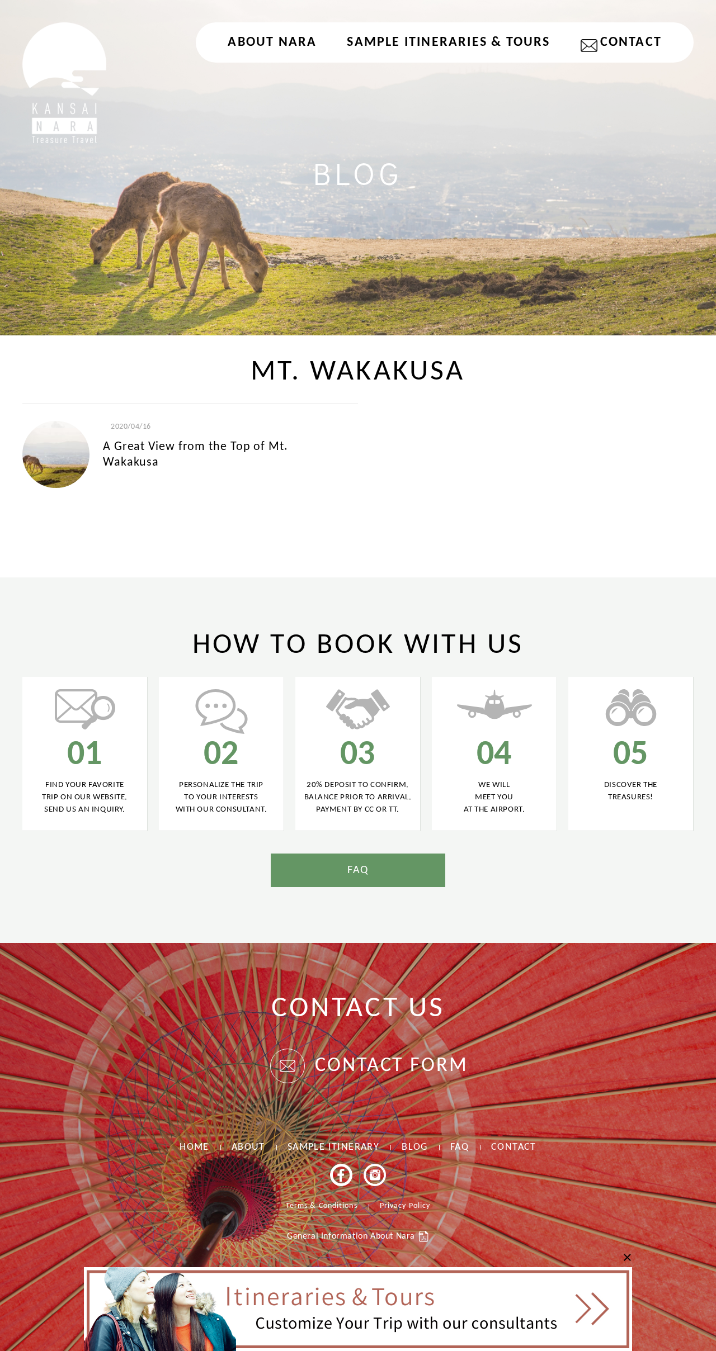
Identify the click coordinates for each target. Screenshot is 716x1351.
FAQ (358, 870)
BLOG (415, 1147)
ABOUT (248, 1147)
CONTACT (631, 42)
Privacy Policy (405, 1206)
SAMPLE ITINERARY (333, 1147)
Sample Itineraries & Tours (448, 42)
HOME (194, 1147)
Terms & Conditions (321, 1206)
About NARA (272, 42)
